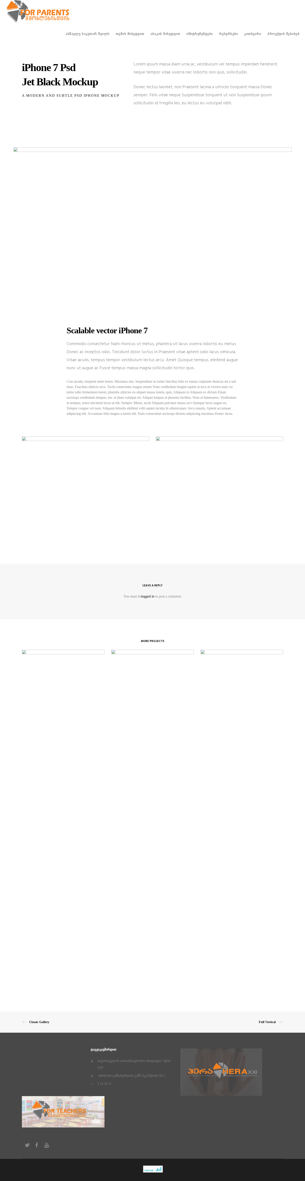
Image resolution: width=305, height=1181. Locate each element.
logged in (147, 596)
